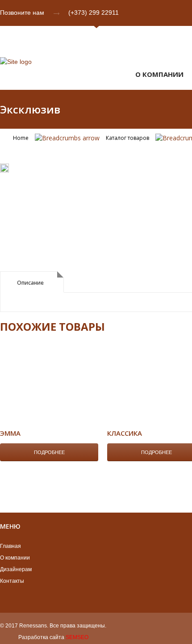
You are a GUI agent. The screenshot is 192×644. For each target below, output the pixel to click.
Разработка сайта (41, 637)
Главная (10, 546)
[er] (4, 170)
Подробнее (49, 452)
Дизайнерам (16, 569)
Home (21, 138)
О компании (15, 558)
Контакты (12, 581)
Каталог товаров (127, 138)
